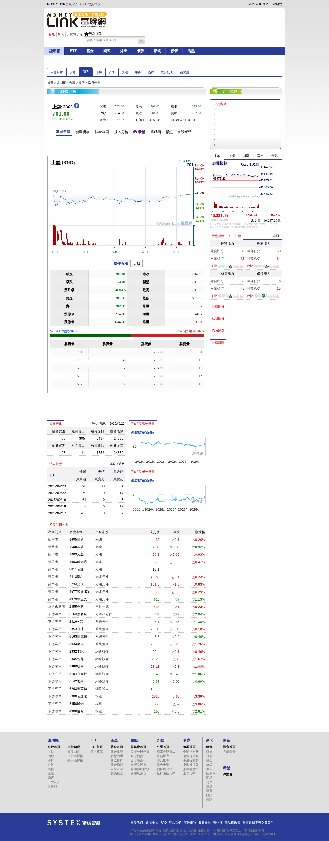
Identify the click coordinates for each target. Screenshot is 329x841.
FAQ (164, 822)
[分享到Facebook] (76, 107)
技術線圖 (102, 132)
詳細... (277, 236)
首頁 (50, 83)
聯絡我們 (175, 822)
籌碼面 (155, 132)
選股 (112, 72)
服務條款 (204, 822)
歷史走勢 (163, 765)
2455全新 (76, 606)
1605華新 (76, 539)
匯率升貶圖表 (166, 752)
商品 (209, 778)
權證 (169, 132)
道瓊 (209, 786)
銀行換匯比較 (166, 773)
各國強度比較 (140, 769)
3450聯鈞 (76, 704)
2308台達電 (78, 696)
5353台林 (76, 629)
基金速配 (117, 752)
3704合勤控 (78, 674)
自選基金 (117, 769)
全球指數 (137, 756)
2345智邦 (76, 659)
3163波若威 (78, 614)
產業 (138, 72)
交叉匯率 (163, 760)
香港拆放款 (191, 760)
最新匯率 (163, 756)
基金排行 (117, 760)
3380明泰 (76, 666)
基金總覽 (117, 765)
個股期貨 (73, 752)
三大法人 (167, 72)
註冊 (83, 4)
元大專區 (97, 752)
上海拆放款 (191, 765)
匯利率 (211, 773)
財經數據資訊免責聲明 (258, 822)
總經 (151, 72)
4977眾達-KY (79, 592)
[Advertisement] (246, 381)
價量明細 (82, 132)
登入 (75, 4)
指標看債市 (191, 769)
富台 (260, 156)
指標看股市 (138, 765)
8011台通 (76, 569)
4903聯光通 (78, 562)
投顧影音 (229, 752)
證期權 (61, 83)
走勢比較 (189, 773)
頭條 (209, 752)
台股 (72, 83)
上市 (217, 156)
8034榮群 (76, 644)
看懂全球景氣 (140, 752)
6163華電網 (78, 636)
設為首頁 (95, 33)
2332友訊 (76, 651)
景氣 (274, 156)
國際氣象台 (138, 773)
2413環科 (76, 577)
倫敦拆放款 (191, 756)
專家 (209, 791)
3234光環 (76, 584)
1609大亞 (76, 554)
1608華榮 (76, 547)
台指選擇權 (75, 756)
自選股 (184, 72)
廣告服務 (190, 822)
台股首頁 (56, 72)
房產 (209, 782)
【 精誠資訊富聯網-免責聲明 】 (256, 834)
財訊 (209, 795)
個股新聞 (184, 132)
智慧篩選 (117, 756)
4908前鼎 (76, 711)
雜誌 (209, 799)
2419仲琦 (76, 621)
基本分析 (121, 132)
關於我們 (137, 822)
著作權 (218, 822)
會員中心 (94, 4)
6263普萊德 (78, 689)
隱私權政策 (232, 822)
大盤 (73, 72)
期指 (246, 156)
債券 (209, 769)
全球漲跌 (137, 760)
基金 (209, 760)
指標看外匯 (164, 769)
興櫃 (125, 72)
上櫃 (232, 156)
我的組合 (117, 773)
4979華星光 (78, 599)
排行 (99, 72)
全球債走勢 (191, 752)
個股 (86, 71)
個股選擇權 (75, 760)
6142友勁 (76, 681)
